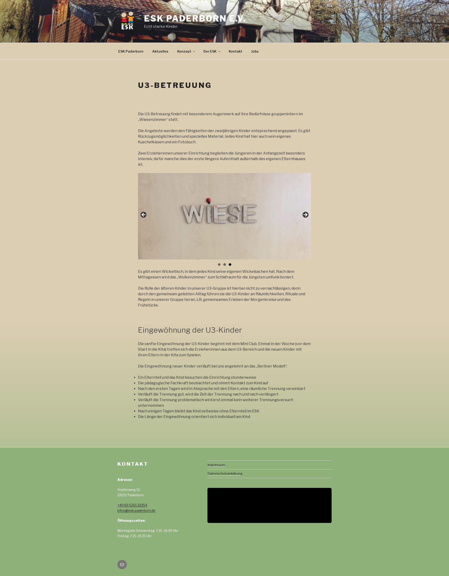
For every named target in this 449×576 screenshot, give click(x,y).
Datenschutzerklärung (225, 473)
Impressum (216, 465)
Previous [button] (143, 215)
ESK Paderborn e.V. (195, 18)
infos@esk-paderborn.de (136, 510)
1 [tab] (219, 264)
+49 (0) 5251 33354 (132, 505)
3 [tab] (230, 264)
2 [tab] (224, 264)
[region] (224, 216)
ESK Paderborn (130, 51)
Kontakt (235, 51)
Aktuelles (160, 51)
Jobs (255, 51)
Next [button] (305, 215)
